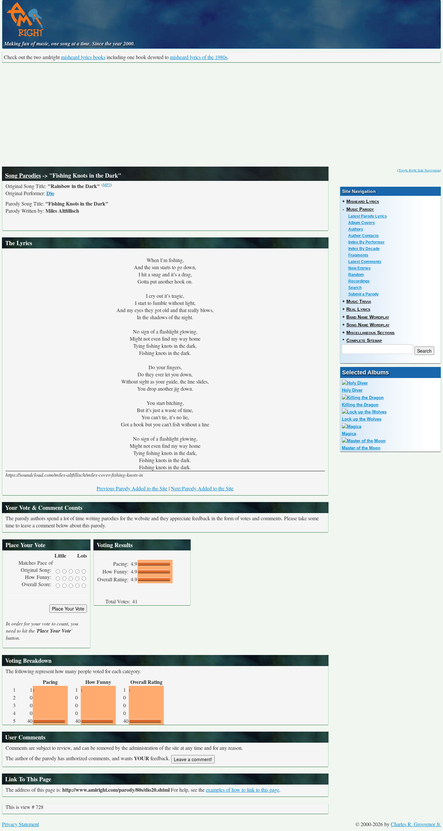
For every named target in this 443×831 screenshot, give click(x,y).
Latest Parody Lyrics (367, 216)
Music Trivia (358, 301)
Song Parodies (23, 175)
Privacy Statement (20, 824)
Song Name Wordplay (367, 324)
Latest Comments (364, 261)
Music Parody (360, 209)
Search (355, 287)
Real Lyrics (358, 309)
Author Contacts (363, 235)
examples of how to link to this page (242, 789)
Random (356, 274)
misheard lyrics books (83, 57)
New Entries (359, 268)
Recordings (359, 281)
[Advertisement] (221, 114)
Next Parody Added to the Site (202, 488)
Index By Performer (366, 242)
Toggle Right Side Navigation (419, 170)
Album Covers (361, 222)
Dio (50, 193)
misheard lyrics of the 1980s (198, 57)
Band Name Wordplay (367, 317)
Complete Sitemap (364, 340)
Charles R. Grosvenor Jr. (416, 824)
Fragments (358, 255)
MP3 (107, 184)
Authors (355, 229)
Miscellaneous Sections (370, 332)
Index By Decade (364, 248)
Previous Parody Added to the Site (132, 488)
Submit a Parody (363, 294)
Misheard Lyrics (362, 201)
